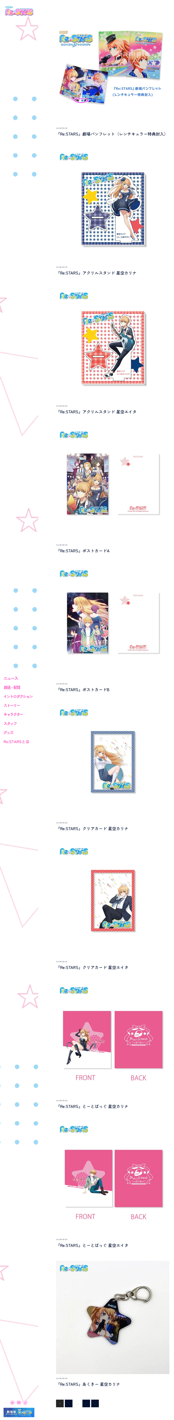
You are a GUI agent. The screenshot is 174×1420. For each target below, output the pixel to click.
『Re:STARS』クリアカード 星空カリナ (92, 828)
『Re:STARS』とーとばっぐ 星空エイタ (92, 1245)
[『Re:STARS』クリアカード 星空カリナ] (112, 761)
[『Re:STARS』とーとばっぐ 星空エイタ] (112, 1178)
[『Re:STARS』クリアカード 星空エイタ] (112, 900)
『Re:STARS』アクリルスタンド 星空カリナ (96, 273)
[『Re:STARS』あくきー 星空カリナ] (112, 1317)
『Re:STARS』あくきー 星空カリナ (88, 1384)
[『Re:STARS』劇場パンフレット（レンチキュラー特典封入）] (112, 67)
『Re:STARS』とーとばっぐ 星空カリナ (92, 1106)
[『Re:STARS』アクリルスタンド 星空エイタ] (112, 345)
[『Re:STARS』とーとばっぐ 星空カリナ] (112, 1039)
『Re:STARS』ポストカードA (83, 550)
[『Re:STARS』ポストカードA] (112, 484)
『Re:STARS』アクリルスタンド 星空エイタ (96, 411)
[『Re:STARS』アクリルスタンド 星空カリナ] (112, 206)
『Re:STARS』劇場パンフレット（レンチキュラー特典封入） (112, 134)
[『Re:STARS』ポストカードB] (112, 622)
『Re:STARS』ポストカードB (82, 689)
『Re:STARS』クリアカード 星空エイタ (92, 967)
